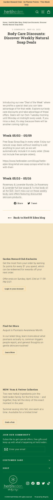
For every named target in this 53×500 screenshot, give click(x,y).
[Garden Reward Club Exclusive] (26, 242)
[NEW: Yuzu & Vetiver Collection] (26, 372)
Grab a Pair (10, 422)
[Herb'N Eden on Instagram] (27, 483)
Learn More (10, 352)
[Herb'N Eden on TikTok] (48, 483)
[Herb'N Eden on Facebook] (32, 483)
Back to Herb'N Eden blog (29, 217)
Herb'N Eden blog (15, 22)
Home (5, 22)
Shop (6, 468)
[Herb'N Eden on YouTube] (38, 483)
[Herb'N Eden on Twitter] (43, 483)
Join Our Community (16, 435)
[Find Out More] (26, 309)
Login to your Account (14, 289)
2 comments (19, 30)
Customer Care (13, 460)
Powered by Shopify (41, 497)
